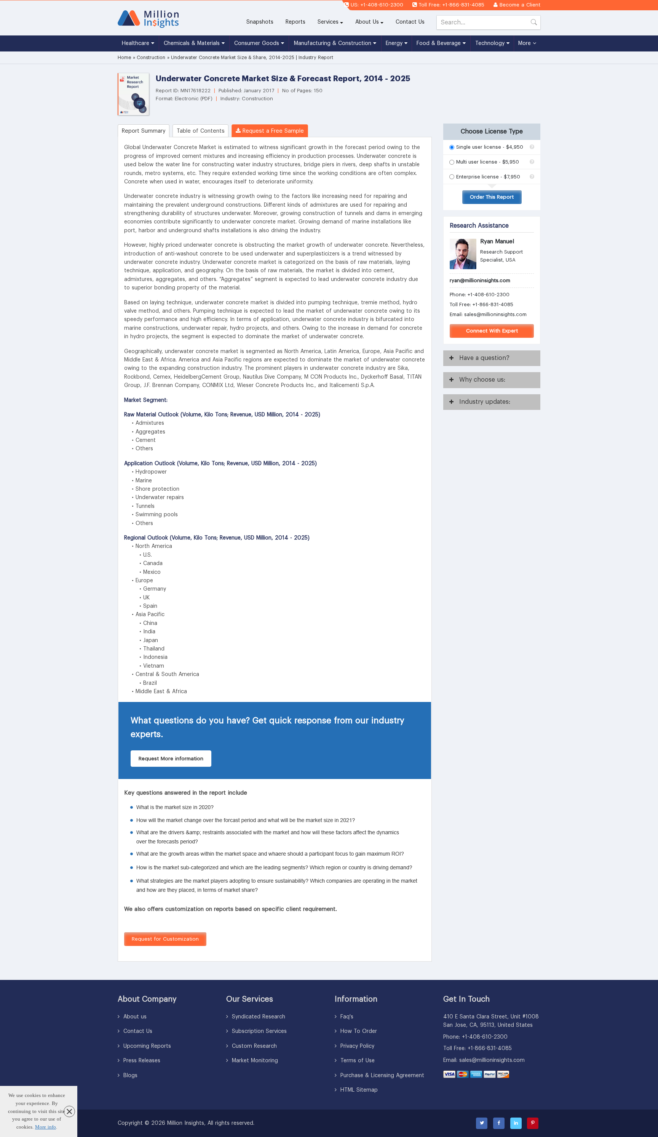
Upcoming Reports (146, 1046)
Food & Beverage (440, 43)
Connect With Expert (492, 330)
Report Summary (144, 131)
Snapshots (259, 22)
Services (328, 22)
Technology (490, 43)
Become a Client (520, 4)
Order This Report (492, 196)
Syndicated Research (257, 1017)
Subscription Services (258, 1031)
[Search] (533, 23)
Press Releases (140, 1060)
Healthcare (136, 43)
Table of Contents (201, 131)
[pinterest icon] (532, 1123)
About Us (367, 22)
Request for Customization (165, 938)
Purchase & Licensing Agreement (381, 1075)
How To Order (358, 1031)
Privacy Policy (356, 1046)
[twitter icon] (481, 1123)
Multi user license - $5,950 (487, 161)
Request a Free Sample (272, 131)
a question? (484, 358)
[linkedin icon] (516, 1123)
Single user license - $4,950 (489, 147)
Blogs (129, 1075)
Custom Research (253, 1046)
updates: (484, 402)
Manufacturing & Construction (333, 43)
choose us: (482, 380)
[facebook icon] (499, 1123)
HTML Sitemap (358, 1090)
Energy (395, 43)
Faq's (346, 1017)
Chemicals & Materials (193, 43)
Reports (298, 22)
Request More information (171, 758)
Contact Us (410, 22)
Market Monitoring (254, 1060)
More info (45, 1127)
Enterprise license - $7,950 (488, 176)
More (525, 43)
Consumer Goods (257, 43)
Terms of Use (357, 1060)
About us (134, 1017)
